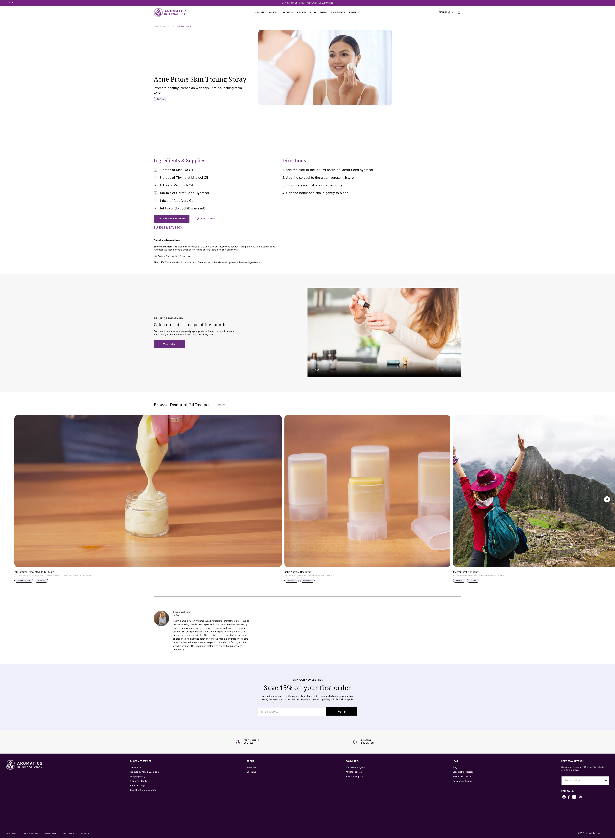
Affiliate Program (354, 772)
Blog (455, 767)
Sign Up (341, 711)
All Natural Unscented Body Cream (34, 572)
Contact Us (135, 767)
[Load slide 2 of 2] (12, 3)
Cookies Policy (50, 833)
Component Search (462, 781)
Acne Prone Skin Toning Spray (179, 26)
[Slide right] (607, 499)
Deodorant (291, 580)
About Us (251, 767)
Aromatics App (137, 785)
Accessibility (85, 833)
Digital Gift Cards (138, 781)
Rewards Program (354, 776)
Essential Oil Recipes (463, 772)
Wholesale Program (355, 767)
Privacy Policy (11, 833)
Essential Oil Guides (463, 776)
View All (221, 404)
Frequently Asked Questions (144, 772)
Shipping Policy (137, 776)
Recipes (163, 26)
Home (156, 26)
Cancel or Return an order (143, 790)
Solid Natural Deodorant (298, 572)
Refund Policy (68, 833)
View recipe (169, 344)
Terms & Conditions (31, 833)
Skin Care (160, 99)
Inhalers (473, 580)
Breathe (459, 580)
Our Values (252, 772)
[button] (273, 12)
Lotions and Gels (23, 580)
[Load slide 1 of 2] (9, 3)
